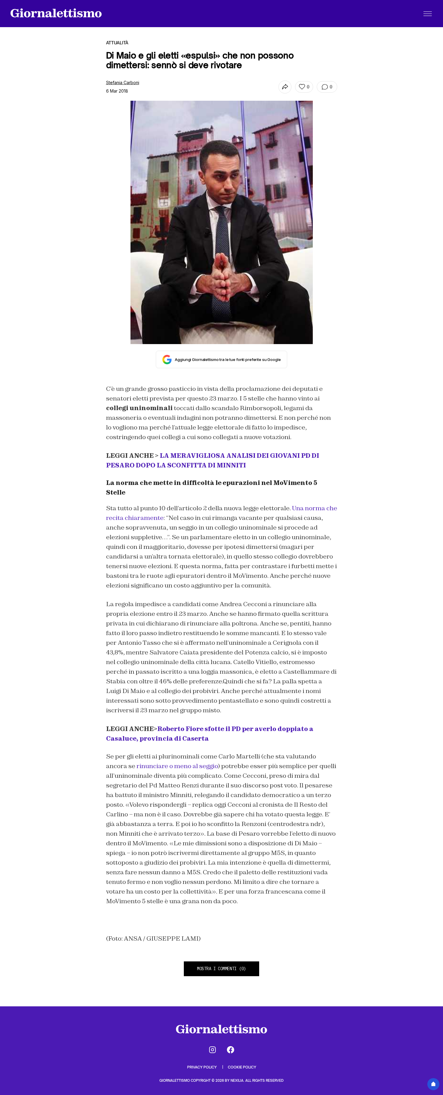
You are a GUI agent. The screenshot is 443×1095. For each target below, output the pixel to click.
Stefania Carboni (122, 82)
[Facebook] (231, 1050)
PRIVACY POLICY (202, 1067)
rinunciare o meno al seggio (177, 766)
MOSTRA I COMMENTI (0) (221, 968)
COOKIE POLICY (242, 1067)
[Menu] (427, 14)
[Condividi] (284, 87)
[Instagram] (212, 1050)
